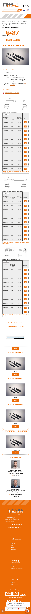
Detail (15, 348)
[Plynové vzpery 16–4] (15, 390)
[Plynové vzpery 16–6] (15, 416)
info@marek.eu (16, 528)
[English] (27, 10)
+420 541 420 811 (16, 524)
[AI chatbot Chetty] (27, 611)
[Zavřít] (28, 604)
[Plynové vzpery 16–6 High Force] (15, 442)
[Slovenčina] (24, 10)
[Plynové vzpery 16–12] (15, 337)
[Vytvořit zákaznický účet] (28, 7)
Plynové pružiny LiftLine (9, 25)
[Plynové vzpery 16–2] (15, 364)
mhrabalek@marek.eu (16, 473)
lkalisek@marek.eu (16, 494)
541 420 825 (16, 496)
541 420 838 (16, 475)
